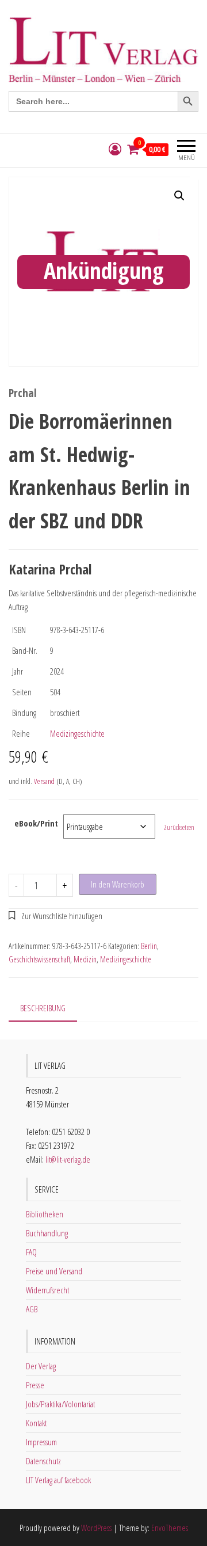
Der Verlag (41, 1366)
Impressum (41, 1442)
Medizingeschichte (77, 733)
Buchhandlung (47, 1233)
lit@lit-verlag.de (67, 1159)
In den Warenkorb (117, 884)
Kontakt (36, 1423)
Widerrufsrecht (47, 1290)
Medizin (85, 959)
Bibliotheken (44, 1214)
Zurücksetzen (179, 827)
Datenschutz (43, 1461)
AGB (31, 1309)
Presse (35, 1385)
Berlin (149, 945)
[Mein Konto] (115, 149)
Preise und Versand (54, 1271)
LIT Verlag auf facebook (58, 1480)
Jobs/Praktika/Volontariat (60, 1404)
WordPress (96, 1527)
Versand (44, 781)
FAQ (31, 1252)
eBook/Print (36, 823)
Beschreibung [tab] (43, 1008)
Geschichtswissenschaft (39, 959)
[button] (179, 195)
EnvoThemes (169, 1527)
